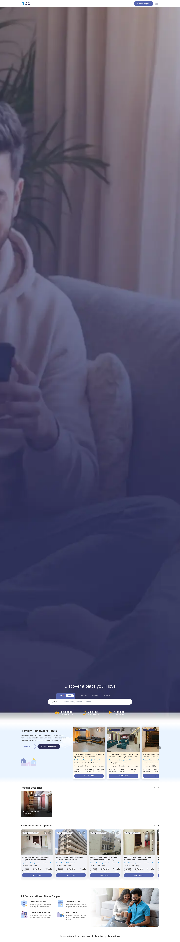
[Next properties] (159, 748)
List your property (143, 4)
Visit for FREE (89, 776)
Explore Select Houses (48, 746)
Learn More (28, 746)
